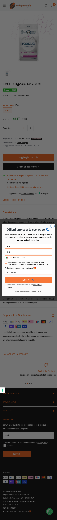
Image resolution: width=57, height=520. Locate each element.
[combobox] (8, 258)
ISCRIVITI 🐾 (29, 279)
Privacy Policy (37, 285)
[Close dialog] (53, 226)
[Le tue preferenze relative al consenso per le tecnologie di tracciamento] (2, 390)
